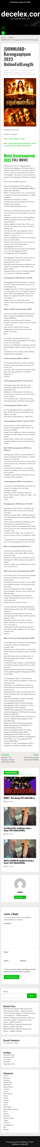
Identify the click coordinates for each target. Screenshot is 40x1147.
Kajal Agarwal (12, 143)
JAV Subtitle (7, 1107)
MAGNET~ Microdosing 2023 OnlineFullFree (19, 798)
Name (6, 952)
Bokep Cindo (7, 1082)
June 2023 (7, 1059)
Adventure (6, 1078)
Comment (8, 923)
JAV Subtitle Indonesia (10, 1109)
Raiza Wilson (13, 74)
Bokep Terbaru (8, 1087)
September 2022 (9, 1064)
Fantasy (6, 1100)
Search (5, 991)
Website (23, 961)
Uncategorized (8, 1125)
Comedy (6, 1089)
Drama (5, 1096)
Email (6, 961)
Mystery (28, 70)
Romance (6, 1116)
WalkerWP (24, 1144)
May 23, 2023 (16, 70)
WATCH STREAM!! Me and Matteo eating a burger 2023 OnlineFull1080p (19, 861)
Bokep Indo (7, 1085)
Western (6, 1129)
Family (5, 1098)
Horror (23, 70)
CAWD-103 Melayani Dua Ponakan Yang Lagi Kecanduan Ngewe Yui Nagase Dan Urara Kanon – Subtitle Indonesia (18, 1020)
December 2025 (8, 1055)
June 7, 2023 (9, 834)
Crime (5, 1091)
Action (5, 1076)
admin (7, 70)
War (4, 1127)
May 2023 (6, 1062)
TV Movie (6, 1123)
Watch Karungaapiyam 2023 (19, 157)
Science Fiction (8, 1118)
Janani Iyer (24, 72)
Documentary (7, 1093)
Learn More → (20, 897)
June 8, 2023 (9, 801)
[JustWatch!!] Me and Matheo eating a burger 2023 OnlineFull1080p (17, 829)
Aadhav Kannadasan (14, 72)
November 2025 (8, 1057)
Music (5, 1111)
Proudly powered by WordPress (17, 1142)
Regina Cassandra (23, 74)
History (5, 1102)
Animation (6, 1080)
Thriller (33, 70)
